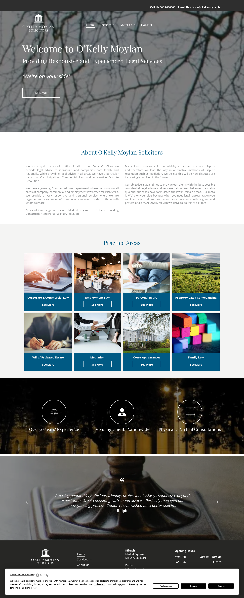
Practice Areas (122, 242)
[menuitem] (90, 25)
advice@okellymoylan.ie (205, 7)
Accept (221, 586)
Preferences (166, 586)
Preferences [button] (30, 588)
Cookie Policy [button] (99, 584)
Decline (193, 586)
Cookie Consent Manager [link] (21, 575)
